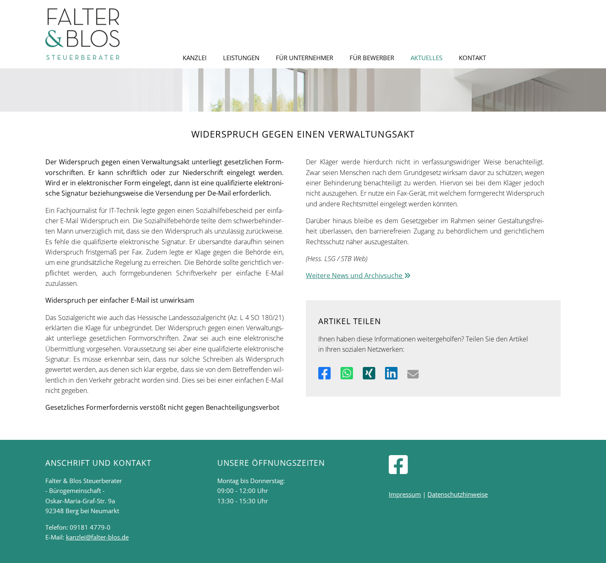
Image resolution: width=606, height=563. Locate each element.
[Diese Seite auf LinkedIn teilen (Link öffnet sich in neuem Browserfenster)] (391, 373)
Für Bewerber (372, 58)
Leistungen (241, 58)
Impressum (405, 494)
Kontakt (472, 58)
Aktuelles (426, 58)
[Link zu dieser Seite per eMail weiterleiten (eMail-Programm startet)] (413, 373)
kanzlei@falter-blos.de (97, 537)
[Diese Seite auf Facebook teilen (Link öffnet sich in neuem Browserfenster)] (324, 373)
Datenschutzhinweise (457, 494)
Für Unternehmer (304, 58)
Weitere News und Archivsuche (355, 275)
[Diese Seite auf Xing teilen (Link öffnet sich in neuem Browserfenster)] (369, 373)
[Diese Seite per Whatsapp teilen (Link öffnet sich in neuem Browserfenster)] (347, 373)
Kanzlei (195, 58)
